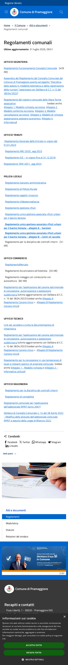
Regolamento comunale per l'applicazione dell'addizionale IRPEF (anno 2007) (26, 405)
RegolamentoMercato (16, 264)
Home (7, 25)
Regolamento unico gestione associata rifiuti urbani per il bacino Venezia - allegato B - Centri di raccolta (32, 235)
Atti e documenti (38, 25)
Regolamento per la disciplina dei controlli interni (31, 390)
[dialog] (34, 639)
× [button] (64, 617)
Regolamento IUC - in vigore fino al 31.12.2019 (30, 157)
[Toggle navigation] (6, 12)
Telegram (56, 442)
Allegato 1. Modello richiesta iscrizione (24, 107)
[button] (34, 659)
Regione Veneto (13, 3)
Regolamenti (12, 517)
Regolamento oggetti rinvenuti (21, 195)
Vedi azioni (8, 453)
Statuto (10, 530)
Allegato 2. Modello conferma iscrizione (31, 109)
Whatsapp (40, 442)
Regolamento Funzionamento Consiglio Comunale (30, 68)
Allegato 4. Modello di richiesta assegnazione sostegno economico (33, 116)
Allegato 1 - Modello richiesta (27, 368)
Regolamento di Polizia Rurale (21, 189)
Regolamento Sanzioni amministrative (25, 183)
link (4, 638)
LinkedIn (13, 446)
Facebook (12, 442)
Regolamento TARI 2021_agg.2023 (22, 164)
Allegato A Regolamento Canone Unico (28, 300)
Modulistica (12, 523)
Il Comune (20, 25)
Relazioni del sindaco (17, 536)
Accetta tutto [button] (34, 645)
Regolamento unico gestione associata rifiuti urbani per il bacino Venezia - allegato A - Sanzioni (32, 226)
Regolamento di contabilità (19, 396)
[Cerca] (61, 12)
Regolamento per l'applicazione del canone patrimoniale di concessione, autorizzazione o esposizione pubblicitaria (33, 291)
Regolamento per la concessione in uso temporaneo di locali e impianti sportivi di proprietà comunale (33, 362)
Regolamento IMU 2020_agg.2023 (23, 151)
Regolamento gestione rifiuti (20, 208)
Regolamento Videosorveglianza (22, 201)
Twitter (26, 442)
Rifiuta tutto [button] (33, 652)
